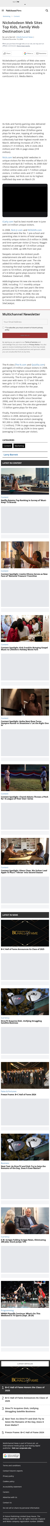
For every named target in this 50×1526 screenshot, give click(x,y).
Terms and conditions (12, 1465)
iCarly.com (7, 221)
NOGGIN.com (35, 230)
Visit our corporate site (21, 1448)
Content (17, 16)
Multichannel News (25, 37)
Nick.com (7, 157)
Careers (6, 1492)
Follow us (30, 53)
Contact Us (7, 1502)
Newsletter (42, 53)
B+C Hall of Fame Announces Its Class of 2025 (26, 1399)
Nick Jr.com (17, 230)
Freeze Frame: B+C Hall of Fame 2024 (24, 1432)
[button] (3, 10)
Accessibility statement (12, 1487)
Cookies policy (8, 1481)
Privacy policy (8, 1476)
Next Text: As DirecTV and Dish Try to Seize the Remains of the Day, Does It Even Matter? (24, 1421)
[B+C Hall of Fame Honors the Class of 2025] (25, 1380)
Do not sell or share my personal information (21, 1508)
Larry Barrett (10, 37)
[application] (25, 199)
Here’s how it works (23, 46)
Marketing (6, 16)
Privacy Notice (34, 344)
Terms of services (31, 342)
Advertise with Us (10, 1497)
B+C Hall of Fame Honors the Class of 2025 (24, 1389)
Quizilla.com (38, 364)
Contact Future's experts (13, 1471)
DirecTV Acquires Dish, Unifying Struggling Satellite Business (21, 1410)
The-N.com (20, 364)
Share (8, 53)
